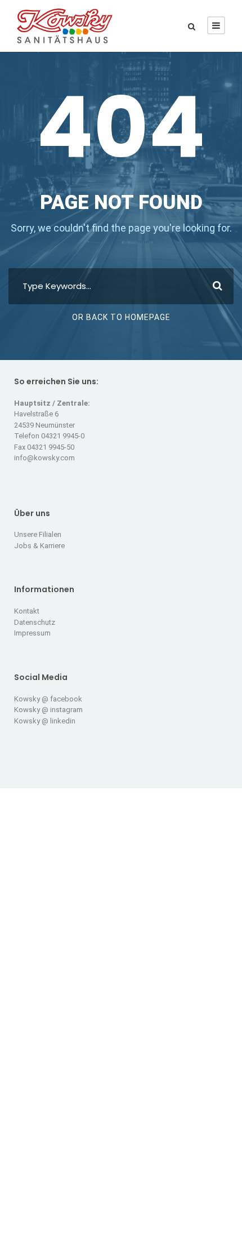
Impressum (32, 633)
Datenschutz (34, 622)
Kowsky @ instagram (48, 709)
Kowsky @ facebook (48, 699)
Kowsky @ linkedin (44, 721)
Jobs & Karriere (39, 545)
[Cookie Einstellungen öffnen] (20, 1229)
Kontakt (26, 611)
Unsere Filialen (37, 534)
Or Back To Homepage (121, 317)
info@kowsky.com (44, 458)
